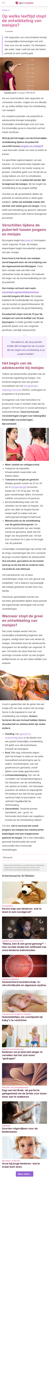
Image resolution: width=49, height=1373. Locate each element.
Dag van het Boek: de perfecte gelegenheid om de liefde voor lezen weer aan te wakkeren (24, 1093)
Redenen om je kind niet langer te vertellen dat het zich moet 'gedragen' (22, 1055)
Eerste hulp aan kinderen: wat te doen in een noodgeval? (22, 910)
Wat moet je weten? (11, 1161)
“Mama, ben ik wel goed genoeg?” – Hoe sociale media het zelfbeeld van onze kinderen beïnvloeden (24, 947)
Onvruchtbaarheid (10, 979)
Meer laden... (24, 1174)
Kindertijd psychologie (13, 941)
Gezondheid (7, 906)
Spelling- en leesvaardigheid (15, 1088)
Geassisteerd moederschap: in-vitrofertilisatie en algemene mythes (24, 983)
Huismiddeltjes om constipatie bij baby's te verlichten (22, 1018)
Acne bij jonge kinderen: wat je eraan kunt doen (21, 1165)
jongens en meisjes (31, 146)
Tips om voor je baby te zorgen (16, 1014)
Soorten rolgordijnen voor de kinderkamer (20, 1130)
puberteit (29, 240)
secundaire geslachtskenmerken (20, 292)
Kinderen (5, 10)
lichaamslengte (19, 487)
